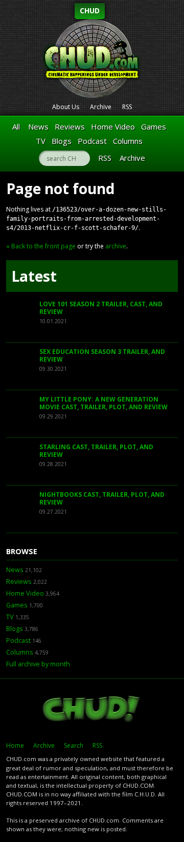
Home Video (113, 126)
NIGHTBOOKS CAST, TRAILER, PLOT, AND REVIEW (102, 498)
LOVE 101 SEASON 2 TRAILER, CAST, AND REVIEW (101, 308)
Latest (34, 276)
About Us (65, 106)
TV (40, 141)
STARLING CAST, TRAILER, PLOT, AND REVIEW (96, 451)
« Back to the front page (41, 246)
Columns (128, 141)
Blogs (62, 141)
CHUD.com (92, 710)
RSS (127, 106)
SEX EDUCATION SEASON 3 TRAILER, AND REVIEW (102, 355)
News (38, 126)
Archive (100, 106)
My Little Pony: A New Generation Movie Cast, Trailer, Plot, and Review (103, 403)
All (16, 126)
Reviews (70, 126)
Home (15, 745)
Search (73, 745)
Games (153, 126)
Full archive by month (38, 664)
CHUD (90, 10)
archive (115, 246)
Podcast (92, 141)
